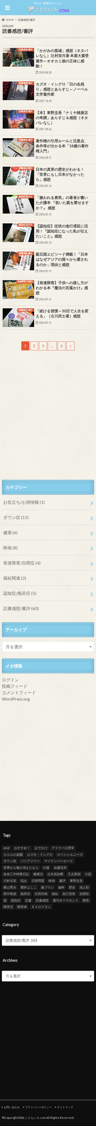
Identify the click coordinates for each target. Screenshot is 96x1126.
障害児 (8, 907)
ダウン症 (16, 517)
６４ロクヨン (41, 907)
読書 (28, 900)
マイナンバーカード (58, 861)
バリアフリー (30, 861)
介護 (46, 868)
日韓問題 (37, 881)
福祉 (55, 894)
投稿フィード (14, 686)
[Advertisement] (48, 424)
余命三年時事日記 (16, 874)
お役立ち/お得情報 (24, 502)
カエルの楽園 (13, 855)
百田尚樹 (41, 894)
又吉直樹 (74, 874)
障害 (86, 900)
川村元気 (9, 881)
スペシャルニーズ (70, 855)
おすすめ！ (22, 848)
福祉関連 (14, 577)
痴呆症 (25, 894)
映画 (10, 547)
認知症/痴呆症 (19, 593)
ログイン (10, 679)
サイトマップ (65, 1107)
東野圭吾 (76, 881)
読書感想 (42, 900)
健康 (10, 532)
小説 (88, 874)
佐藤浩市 (60, 868)
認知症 (16, 900)
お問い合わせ (12, 1107)
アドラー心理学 (63, 848)
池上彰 (84, 887)
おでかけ (41, 848)
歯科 (61, 887)
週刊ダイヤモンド (65, 900)
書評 (62, 881)
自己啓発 (68, 894)
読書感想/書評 (21, 608)
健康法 (38, 874)
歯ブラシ (47, 887)
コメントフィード (19, 692)
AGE (6, 848)
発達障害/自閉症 (22, 562)
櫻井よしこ (29, 887)
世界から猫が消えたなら (21, 868)
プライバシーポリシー (38, 1107)
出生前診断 (55, 874)
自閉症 (84, 894)
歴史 (72, 887)
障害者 (22, 907)
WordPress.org (16, 698)
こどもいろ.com (35, 1117)
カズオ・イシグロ (40, 855)
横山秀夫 (9, 887)
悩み (24, 881)
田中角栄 (9, 894)
